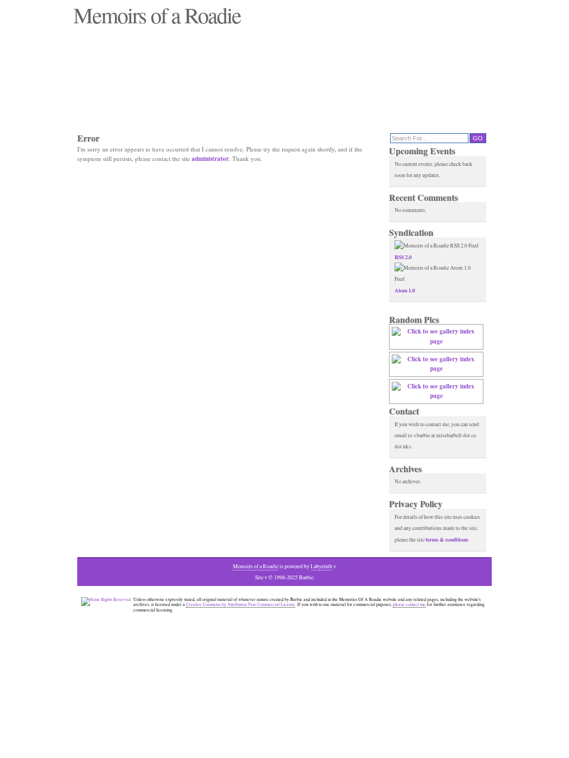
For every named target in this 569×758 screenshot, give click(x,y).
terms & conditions (447, 539)
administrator (210, 158)
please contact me (409, 604)
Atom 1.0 (405, 290)
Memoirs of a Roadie (255, 566)
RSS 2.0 (403, 257)
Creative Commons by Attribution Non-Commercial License (240, 604)
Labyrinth (321, 566)
